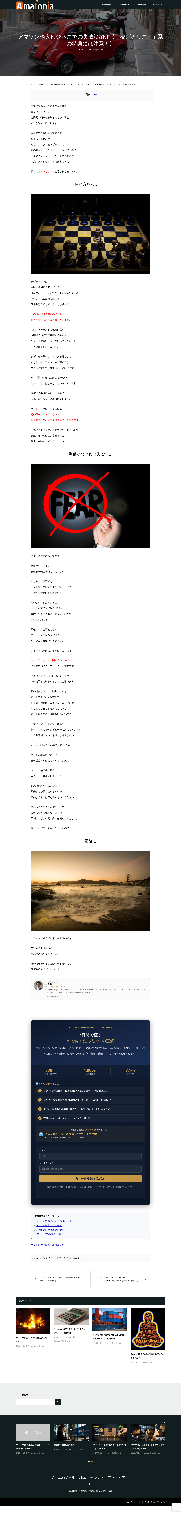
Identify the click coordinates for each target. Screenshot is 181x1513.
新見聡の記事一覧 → (52, 996)
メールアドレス (47, 1163)
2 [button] (92, 1461)
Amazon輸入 (107, 5)
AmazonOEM (124, 5)
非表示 (95, 94)
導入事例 (70, 1453)
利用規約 (83, 1491)
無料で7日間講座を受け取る (90, 1178)
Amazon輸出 (140, 5)
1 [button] (89, 1461)
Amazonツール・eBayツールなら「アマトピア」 (90, 1477)
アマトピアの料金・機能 (49, 1234)
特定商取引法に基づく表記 (100, 1491)
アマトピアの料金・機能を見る (47, 1245)
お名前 (43, 1150)
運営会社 (73, 1491)
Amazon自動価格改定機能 (50, 1230)
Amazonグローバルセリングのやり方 (31, 1445)
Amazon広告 (157, 5)
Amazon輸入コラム (74, 1337)
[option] (92, 1439)
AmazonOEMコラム (36, 1449)
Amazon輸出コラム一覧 (49, 1225)
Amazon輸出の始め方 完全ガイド (54, 1221)
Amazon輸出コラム (97, 50)
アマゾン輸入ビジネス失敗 (70, 1258)
